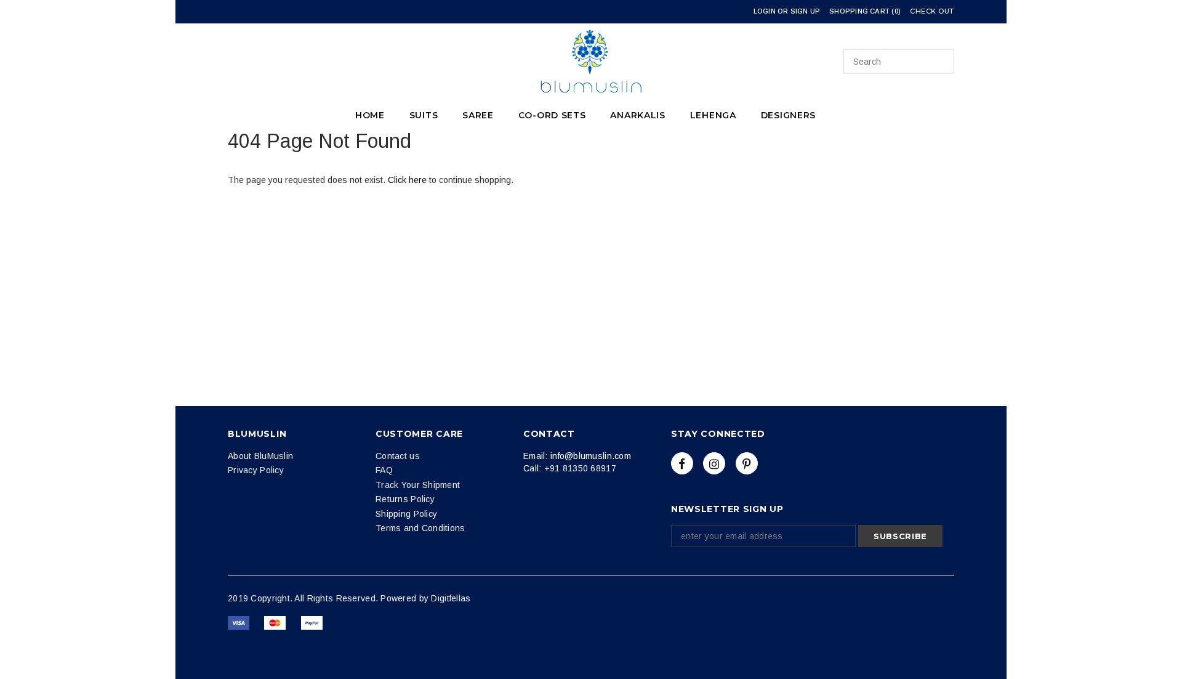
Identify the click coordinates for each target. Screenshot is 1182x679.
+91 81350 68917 (580, 468)
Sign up (805, 11)
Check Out (932, 11)
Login (765, 11)
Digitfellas (450, 598)
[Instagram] (714, 463)
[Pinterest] (747, 463)
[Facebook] (682, 463)
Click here (408, 180)
